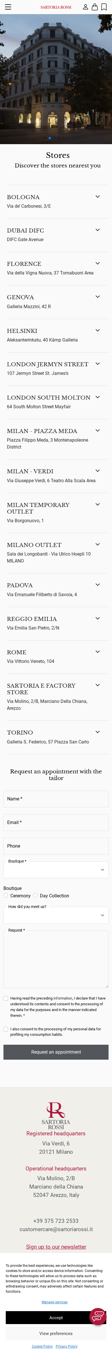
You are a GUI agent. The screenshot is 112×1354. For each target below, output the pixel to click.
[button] (58, 201)
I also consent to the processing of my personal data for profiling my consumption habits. (55, 1032)
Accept (56, 1317)
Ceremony (20, 896)
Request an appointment (56, 1052)
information (62, 998)
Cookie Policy (42, 1347)
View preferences (56, 1333)
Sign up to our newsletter (56, 1247)
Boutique (12, 888)
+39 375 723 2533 (56, 1221)
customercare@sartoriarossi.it (56, 1229)
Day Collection (54, 896)
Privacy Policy (67, 1347)
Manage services (54, 1302)
